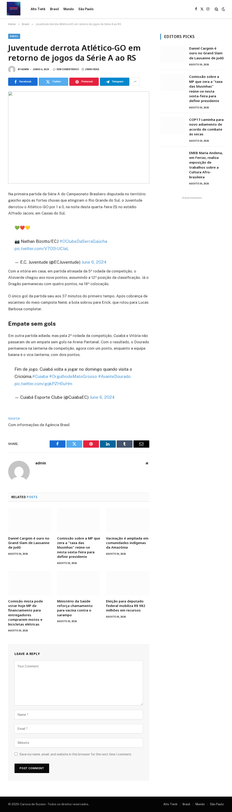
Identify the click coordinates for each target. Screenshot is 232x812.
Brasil (54, 9)
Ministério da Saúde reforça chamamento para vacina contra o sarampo (75, 608)
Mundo (68, 9)
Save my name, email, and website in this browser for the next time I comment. (75, 754)
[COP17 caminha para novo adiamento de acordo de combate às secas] (172, 125)
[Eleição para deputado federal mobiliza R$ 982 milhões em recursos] (127, 583)
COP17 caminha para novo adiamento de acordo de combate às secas (206, 126)
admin (25, 69)
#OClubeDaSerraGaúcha (83, 241)
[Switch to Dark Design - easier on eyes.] (223, 9)
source (14, 418)
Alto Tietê (38, 9)
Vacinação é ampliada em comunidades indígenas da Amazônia (127, 543)
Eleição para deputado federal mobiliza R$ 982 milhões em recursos (125, 606)
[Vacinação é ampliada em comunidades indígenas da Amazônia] (127, 520)
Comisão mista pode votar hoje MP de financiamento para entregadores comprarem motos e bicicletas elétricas (25, 612)
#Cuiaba (40, 376)
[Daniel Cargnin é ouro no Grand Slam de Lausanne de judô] (29, 520)
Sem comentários (67, 69)
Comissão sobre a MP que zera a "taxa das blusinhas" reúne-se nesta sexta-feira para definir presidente (78, 547)
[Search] (216, 9)
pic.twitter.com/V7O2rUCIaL (41, 248)
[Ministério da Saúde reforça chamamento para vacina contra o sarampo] (78, 583)
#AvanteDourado (114, 376)
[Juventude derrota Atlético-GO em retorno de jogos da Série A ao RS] (78, 137)
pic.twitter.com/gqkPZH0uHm (43, 383)
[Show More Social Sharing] (135, 82)
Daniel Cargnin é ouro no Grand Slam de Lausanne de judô (28, 543)
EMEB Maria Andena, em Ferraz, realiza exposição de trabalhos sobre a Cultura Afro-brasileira (206, 164)
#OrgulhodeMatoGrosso (73, 376)
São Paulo (86, 9)
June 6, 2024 (94, 262)
